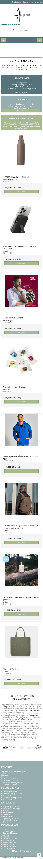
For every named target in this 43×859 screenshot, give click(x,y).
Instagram (27, 851)
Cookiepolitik (19, 857)
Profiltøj (6, 810)
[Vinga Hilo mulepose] (21, 646)
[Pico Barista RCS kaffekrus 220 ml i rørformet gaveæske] (21, 574)
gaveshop (25, 717)
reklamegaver (33, 710)
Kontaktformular (9, 848)
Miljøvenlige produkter (11, 807)
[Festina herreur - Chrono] (21, 295)
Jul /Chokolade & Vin (10, 820)
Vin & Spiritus (7, 816)
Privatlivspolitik (6, 857)
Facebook (17, 851)
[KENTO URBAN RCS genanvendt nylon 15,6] (21, 503)
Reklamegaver (8, 812)
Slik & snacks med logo (11, 809)
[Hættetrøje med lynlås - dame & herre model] (21, 434)
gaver (3, 730)
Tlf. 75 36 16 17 (12, 88)
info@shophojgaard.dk (22, 2)
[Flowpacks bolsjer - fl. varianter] (21, 364)
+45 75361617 (38, 2)
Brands (5, 822)
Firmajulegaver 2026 (10, 818)
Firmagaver (33, 716)
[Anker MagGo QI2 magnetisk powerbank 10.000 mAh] (21, 223)
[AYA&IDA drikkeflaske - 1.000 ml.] (21, 154)
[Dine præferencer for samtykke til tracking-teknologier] (39, 855)
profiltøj (4, 706)
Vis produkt (21, 191)
